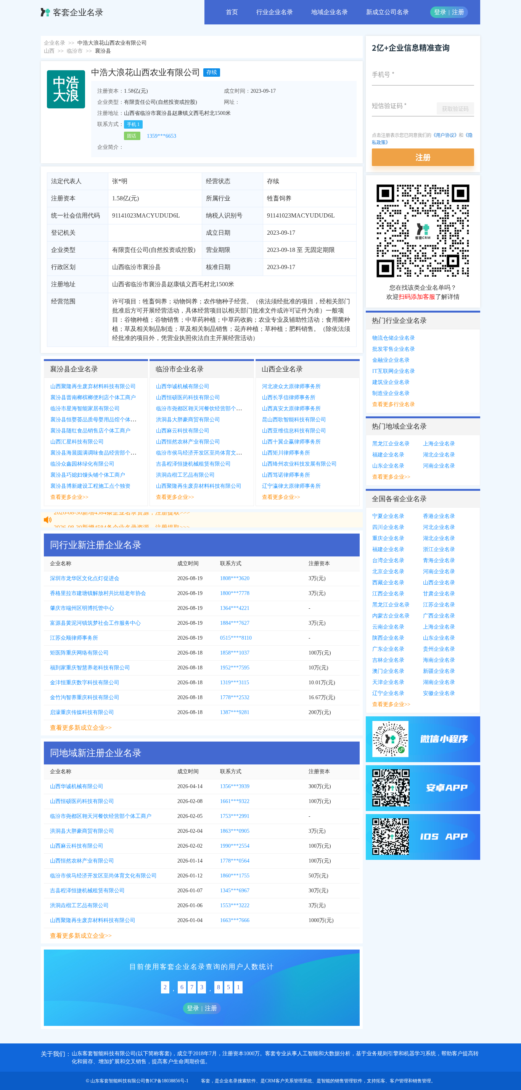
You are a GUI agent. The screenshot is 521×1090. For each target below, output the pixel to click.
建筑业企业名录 (391, 382)
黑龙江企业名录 (391, 444)
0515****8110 (236, 638)
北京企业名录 (388, 571)
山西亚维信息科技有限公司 (294, 431)
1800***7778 (234, 593)
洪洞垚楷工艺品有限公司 (185, 475)
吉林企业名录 (388, 660)
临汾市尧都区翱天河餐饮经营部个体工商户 (206, 408)
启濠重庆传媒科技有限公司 (82, 712)
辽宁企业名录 (388, 693)
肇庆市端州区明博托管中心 (82, 608)
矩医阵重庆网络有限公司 (79, 653)
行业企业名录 (274, 12)
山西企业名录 (439, 582)
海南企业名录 (439, 660)
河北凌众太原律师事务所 (291, 386)
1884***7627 (234, 623)
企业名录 (54, 43)
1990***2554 (234, 846)
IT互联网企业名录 (393, 371)
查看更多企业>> (69, 497)
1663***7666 (234, 920)
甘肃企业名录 (439, 594)
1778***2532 (234, 697)
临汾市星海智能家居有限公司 (85, 408)
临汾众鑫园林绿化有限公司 (82, 464)
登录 (440, 12)
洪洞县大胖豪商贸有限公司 (188, 419)
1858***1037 (234, 653)
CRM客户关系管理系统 (288, 1081)
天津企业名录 (388, 682)
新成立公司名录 (387, 12)
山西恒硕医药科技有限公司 (188, 397)
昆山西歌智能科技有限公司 (294, 419)
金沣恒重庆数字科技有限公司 (84, 682)
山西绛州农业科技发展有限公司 (299, 464)
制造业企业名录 (391, 393)
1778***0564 (234, 861)
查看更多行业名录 (393, 404)
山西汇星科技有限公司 (77, 442)
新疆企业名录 (439, 671)
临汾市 (75, 51)
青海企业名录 (439, 560)
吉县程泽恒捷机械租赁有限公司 (193, 464)
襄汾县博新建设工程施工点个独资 (90, 486)
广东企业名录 (388, 649)
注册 (458, 12)
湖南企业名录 (439, 682)
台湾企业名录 (388, 560)
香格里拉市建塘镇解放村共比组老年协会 (98, 593)
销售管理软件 (348, 1081)
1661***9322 (234, 801)
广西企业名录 (439, 616)
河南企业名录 (439, 466)
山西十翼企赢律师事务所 (291, 442)
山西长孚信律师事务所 (288, 397)
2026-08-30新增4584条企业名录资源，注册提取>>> (122, 522)
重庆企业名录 (388, 538)
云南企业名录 (388, 627)
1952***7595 (234, 668)
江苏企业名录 (439, 605)
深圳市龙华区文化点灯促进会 (84, 578)
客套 (205, 1081)
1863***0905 (234, 831)
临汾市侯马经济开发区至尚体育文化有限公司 (209, 453)
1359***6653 (161, 136)
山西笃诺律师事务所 (286, 475)
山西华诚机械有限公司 (182, 386)
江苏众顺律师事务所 (74, 638)
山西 (49, 51)
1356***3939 (234, 786)
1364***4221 (234, 608)
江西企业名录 (388, 594)
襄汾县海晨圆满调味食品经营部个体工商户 (101, 453)
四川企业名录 (388, 527)
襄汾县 (103, 51)
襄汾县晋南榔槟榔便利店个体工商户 (93, 397)
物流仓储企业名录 (393, 338)
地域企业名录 (329, 12)
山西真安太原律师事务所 (291, 408)
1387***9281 (234, 712)
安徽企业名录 (439, 693)
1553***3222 (234, 905)
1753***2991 (234, 816)
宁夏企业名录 (388, 516)
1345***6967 (234, 890)
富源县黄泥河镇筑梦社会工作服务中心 (95, 623)
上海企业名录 (439, 444)
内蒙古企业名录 (391, 616)
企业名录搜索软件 (237, 1081)
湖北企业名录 (439, 455)
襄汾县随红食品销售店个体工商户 (90, 431)
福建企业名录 (388, 455)
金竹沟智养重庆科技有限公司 (84, 697)
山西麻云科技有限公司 (182, 431)
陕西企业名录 (388, 638)
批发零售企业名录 (393, 349)
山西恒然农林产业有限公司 (188, 442)
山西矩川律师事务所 (286, 453)
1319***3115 (234, 682)
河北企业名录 (439, 527)
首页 (232, 12)
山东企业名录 (388, 466)
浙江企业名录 (439, 549)
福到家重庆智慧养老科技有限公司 (90, 668)
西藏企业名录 (388, 582)
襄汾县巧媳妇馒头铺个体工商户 (87, 475)
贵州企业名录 (439, 649)
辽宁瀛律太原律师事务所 (291, 486)
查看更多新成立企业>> (81, 727)
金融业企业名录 (391, 360)
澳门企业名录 (388, 671)
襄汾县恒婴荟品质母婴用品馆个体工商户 (98, 419)
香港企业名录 (439, 516)
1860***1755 (234, 876)
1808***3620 (234, 578)
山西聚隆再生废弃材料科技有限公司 (93, 386)
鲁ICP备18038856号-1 (166, 1081)
